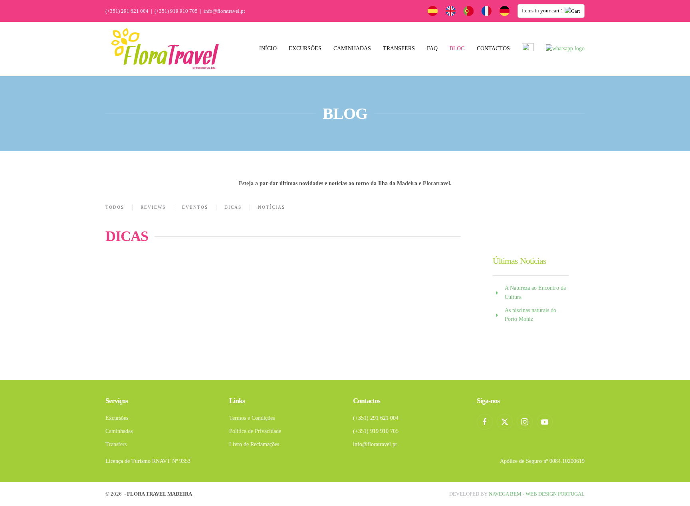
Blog (457, 48)
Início (268, 48)
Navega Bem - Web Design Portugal (537, 494)
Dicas (233, 207)
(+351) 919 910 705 (176, 11)
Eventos (195, 207)
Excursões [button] (305, 48)
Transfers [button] (399, 48)
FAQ (432, 48)
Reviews (153, 207)
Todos (114, 207)
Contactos (493, 48)
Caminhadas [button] (352, 48)
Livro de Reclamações (254, 444)
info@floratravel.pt (224, 11)
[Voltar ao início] (165, 49)
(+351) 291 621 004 (127, 11)
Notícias (271, 207)
